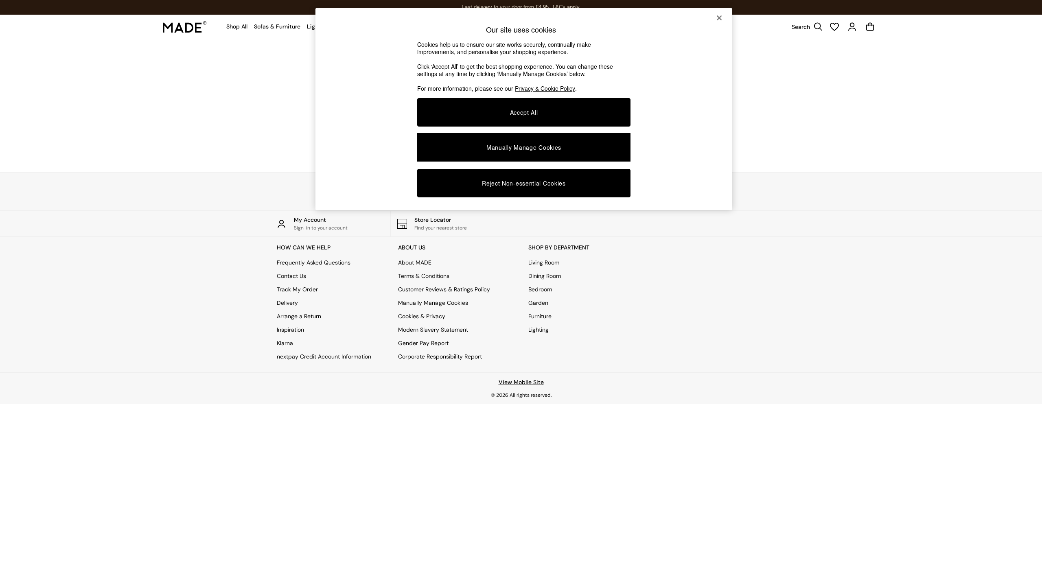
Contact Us (291, 276)
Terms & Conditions (423, 276)
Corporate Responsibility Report (440, 356)
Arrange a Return (299, 316)
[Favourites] (834, 27)
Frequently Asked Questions (313, 262)
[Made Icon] (185, 27)
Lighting (538, 329)
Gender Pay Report (423, 343)
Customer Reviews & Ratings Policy (444, 289)
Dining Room (544, 276)
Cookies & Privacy (421, 316)
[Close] (719, 18)
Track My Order (297, 289)
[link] (805, 27)
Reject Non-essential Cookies (524, 183)
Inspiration (290, 329)
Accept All (524, 112)
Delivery (287, 302)
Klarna (285, 343)
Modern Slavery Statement (433, 329)
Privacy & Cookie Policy (545, 88)
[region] (523, 109)
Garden (538, 302)
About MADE (414, 262)
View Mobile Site (521, 382)
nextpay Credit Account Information (324, 356)
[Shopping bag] (870, 27)
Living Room (543, 262)
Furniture (540, 316)
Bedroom (540, 289)
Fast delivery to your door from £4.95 (521, 7)
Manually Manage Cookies (433, 302)
